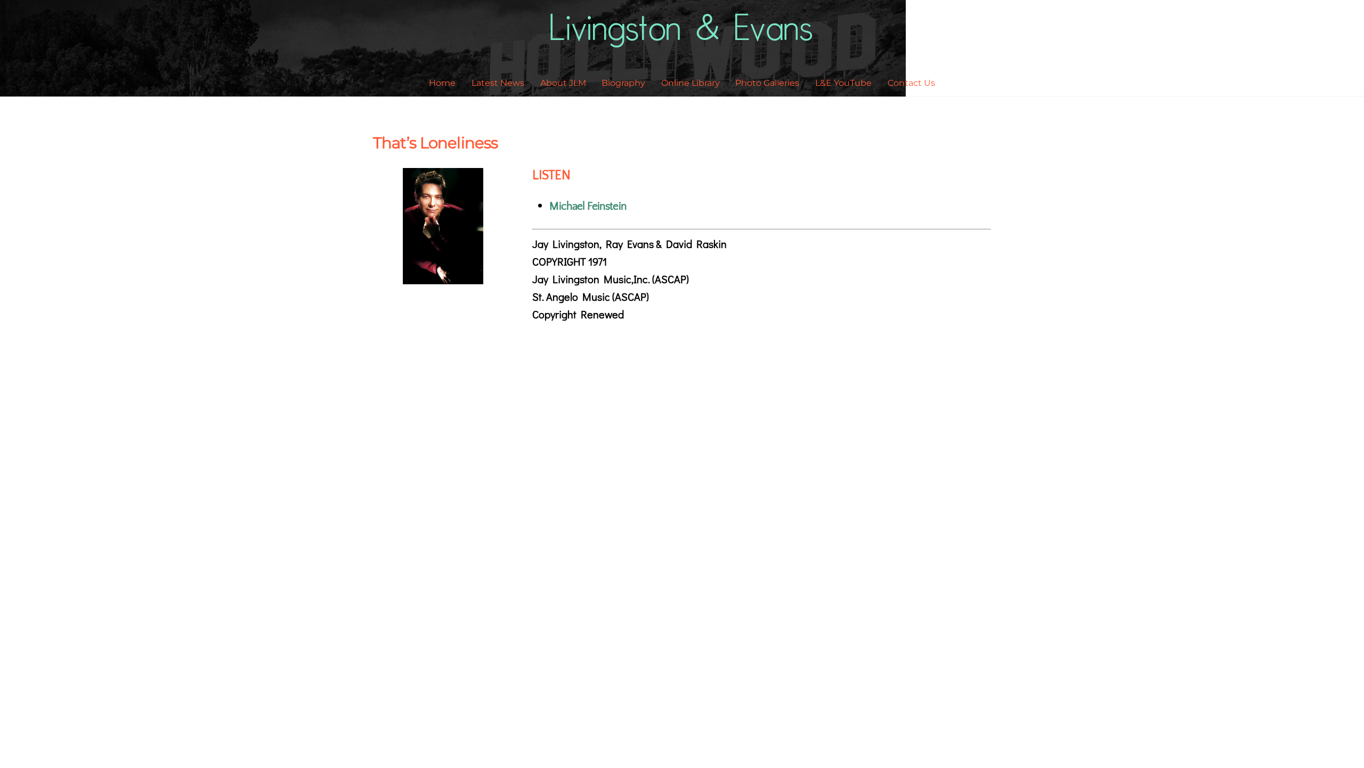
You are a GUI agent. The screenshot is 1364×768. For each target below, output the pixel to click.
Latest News (498, 83)
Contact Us (911, 83)
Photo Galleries (767, 83)
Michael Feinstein (587, 206)
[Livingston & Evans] (682, 41)
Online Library (690, 83)
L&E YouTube (843, 83)
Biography (623, 83)
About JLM (563, 83)
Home (442, 83)
